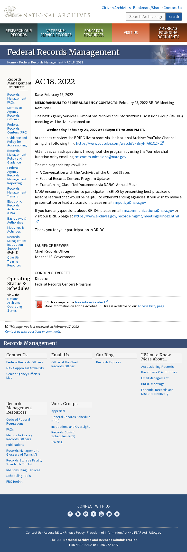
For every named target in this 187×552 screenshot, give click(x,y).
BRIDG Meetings (153, 384)
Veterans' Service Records (56, 32)
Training (57, 442)
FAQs (10, 429)
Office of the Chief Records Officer (64, 364)
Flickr (117, 514)
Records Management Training (16, 192)
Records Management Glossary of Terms (22, 452)
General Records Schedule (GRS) (70, 419)
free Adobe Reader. (89, 302)
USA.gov (155, 532)
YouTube (101, 514)
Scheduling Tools (18, 475)
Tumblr (93, 514)
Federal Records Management (41, 62)
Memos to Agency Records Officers (14, 113)
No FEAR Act (138, 532)
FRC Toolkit (14, 481)
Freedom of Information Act (107, 532)
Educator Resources (93, 32)
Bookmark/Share (147, 7)
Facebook (70, 514)
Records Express (108, 362)
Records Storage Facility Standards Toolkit (24, 462)
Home (11, 62)
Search (174, 16)
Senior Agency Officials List (23, 376)
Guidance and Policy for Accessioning (17, 141)
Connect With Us (93, 506)
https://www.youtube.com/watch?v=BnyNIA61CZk (118, 143)
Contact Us (173, 7)
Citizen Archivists (116, 7)
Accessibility (53, 532)
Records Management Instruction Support (16, 243)
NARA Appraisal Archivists (25, 368)
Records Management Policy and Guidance (16, 156)
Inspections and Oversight (70, 426)
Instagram (86, 514)
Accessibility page (151, 306)
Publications (15, 444)
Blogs (109, 514)
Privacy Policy (75, 532)
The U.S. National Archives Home (47, 11)
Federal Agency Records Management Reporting (16, 175)
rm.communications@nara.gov (100, 156)
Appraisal (58, 411)
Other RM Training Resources (14, 261)
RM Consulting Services (23, 470)
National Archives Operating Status (14, 304)
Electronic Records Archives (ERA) (14, 207)
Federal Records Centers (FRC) (17, 128)
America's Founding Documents (168, 32)
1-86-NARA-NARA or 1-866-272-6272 (94, 544)
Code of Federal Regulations (18, 421)
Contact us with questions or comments (32, 331)
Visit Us (131, 32)
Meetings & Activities (15, 229)
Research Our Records (18, 32)
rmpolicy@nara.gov (129, 202)
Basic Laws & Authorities (16, 220)
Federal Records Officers (24, 362)
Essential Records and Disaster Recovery (157, 392)
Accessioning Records (157, 366)
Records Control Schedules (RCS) (63, 434)
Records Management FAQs (16, 98)
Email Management (154, 378)
